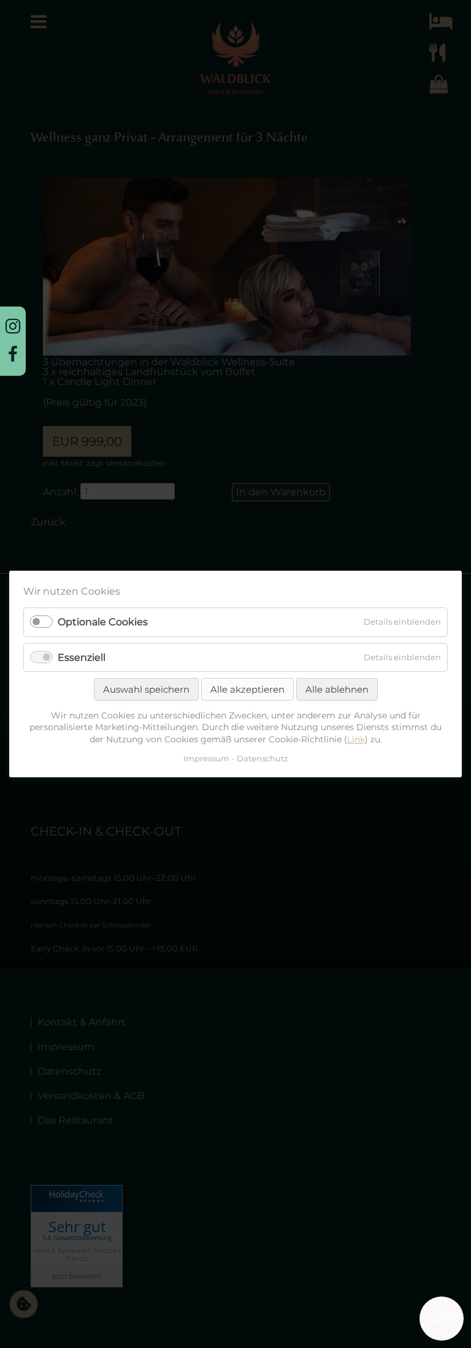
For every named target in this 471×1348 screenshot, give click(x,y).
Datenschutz (262, 759)
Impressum (206, 759)
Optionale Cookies (103, 622)
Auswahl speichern (146, 689)
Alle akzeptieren (247, 689)
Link (356, 739)
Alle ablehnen (337, 689)
